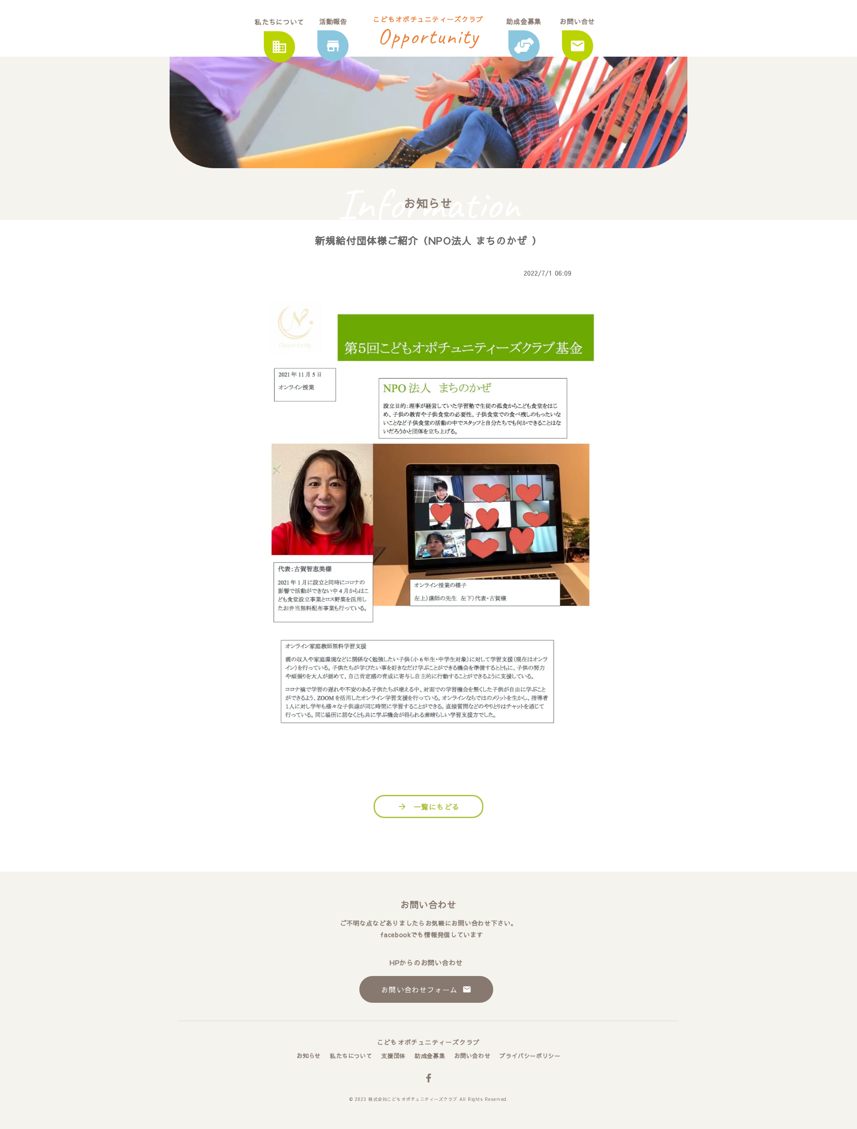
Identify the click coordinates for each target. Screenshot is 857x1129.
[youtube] (428, 1078)
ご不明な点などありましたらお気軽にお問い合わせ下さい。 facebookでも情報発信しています (428, 928)
